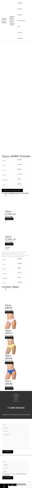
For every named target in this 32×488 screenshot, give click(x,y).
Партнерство (21, 20)
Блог (18, 26)
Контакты (20, 38)
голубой (19, 164)
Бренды (19, 15)
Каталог (19, 9)
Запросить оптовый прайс (12, 190)
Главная (19, 3)
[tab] (17, 247)
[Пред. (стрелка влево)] (2, 487)
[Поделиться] (6, 485)
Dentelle (19, 159)
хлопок (19, 179)
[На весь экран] (10, 485)
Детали (7, 249)
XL (21, 174)
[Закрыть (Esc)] (2, 485)
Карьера (19, 32)
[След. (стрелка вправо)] (6, 487)
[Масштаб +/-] (14, 485)
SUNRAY (19, 169)
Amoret (16, 397)
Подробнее (9, 219)
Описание (7, 247)
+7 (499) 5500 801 (16, 407)
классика (19, 184)
